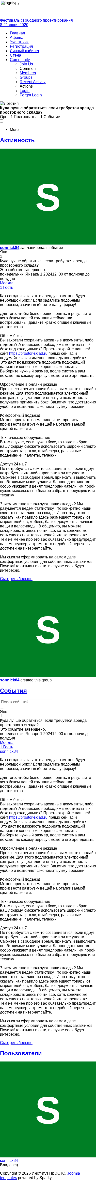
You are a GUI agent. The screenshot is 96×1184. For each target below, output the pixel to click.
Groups (26, 77)
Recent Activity (33, 82)
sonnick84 (9, 248)
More (14, 129)
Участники (19, 42)
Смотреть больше (16, 579)
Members (28, 73)
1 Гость (6, 287)
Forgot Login (31, 95)
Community (20, 60)
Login (25, 91)
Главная (17, 33)
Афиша (16, 37)
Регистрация (21, 46)
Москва (7, 283)
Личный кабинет (24, 51)
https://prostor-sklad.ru (28, 353)
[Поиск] (2, 708)
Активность (17, 140)
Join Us (26, 64)
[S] (48, 243)
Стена (15, 55)
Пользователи (21, 1053)
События (13, 690)
